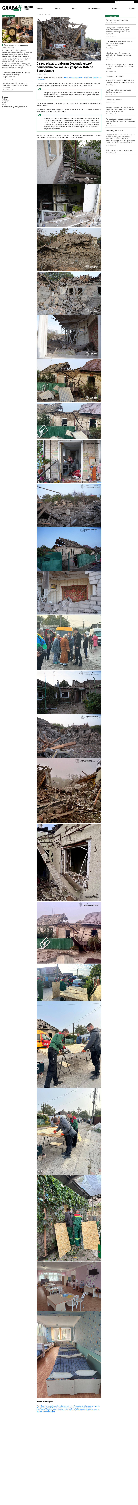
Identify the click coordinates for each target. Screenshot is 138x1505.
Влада (114, 8)
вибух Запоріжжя (76, 1406)
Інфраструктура (94, 8)
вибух (52, 1406)
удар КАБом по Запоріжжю (56, 1408)
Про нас (40, 8)
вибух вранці (88, 1406)
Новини (57, 8)
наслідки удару (73, 1408)
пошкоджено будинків (84, 1410)
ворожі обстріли (86, 1408)
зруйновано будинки (44, 1410)
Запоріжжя (45, 1406)
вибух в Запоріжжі (62, 1406)
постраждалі (50, 1412)
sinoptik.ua (23, 107)
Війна (74, 8)
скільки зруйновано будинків (64, 1410)
